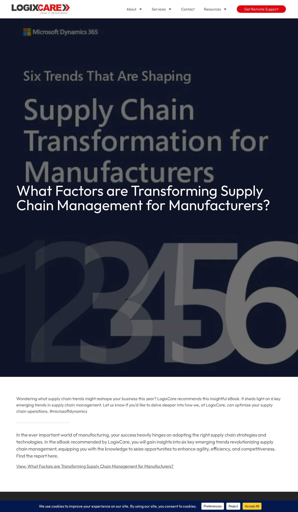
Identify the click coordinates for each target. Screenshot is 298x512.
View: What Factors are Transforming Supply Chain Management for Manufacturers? (94, 466)
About (131, 9)
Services (159, 9)
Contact (188, 9)
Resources (212, 9)
